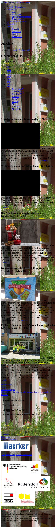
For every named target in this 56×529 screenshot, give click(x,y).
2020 (9, 74)
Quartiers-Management (16, 22)
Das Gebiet (17, 14)
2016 (9, 84)
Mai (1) (15, 104)
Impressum (10, 454)
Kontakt (15, 29)
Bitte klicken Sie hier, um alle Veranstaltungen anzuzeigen (26, 392)
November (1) (18, 91)
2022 (9, 69)
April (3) (15, 106)
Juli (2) (15, 99)
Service (10, 26)
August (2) (16, 96)
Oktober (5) (17, 94)
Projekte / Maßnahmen (16, 7)
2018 (9, 79)
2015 (29, 50)
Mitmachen (11, 24)
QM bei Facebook (9, 439)
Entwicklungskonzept (21, 17)
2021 (9, 72)
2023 (9, 67)
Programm (11, 9)
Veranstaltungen (8, 389)
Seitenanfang (6, 384)
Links (29, 454)
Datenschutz (21, 454)
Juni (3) (15, 101)
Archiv (22, 50)
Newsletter (16, 31)
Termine (15, 34)
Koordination (17, 19)
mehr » (45, 160)
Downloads (17, 36)
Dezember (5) (18, 89)
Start (15, 50)
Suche (3, 387)
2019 (9, 77)
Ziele (14, 12)
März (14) (16, 109)
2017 (9, 82)
